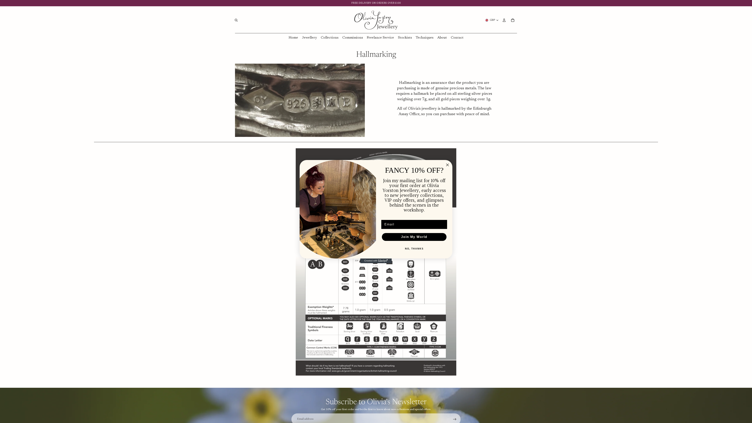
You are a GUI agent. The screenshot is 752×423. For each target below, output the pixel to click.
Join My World (414, 237)
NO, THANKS (414, 248)
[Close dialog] (447, 165)
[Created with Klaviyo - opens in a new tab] (376, 260)
